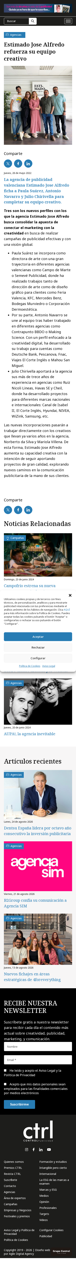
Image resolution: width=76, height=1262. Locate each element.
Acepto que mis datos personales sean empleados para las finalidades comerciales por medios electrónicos (36, 1088)
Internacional (47, 1174)
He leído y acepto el (32, 1072)
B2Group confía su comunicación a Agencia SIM (35, 903)
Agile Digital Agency (21, 1254)
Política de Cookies (29, 666)
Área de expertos (15, 1198)
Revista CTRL (12, 1174)
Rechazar (38, 647)
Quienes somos (14, 1162)
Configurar (38, 658)
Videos (43, 1220)
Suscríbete (10, 1180)
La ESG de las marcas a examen (54, 1181)
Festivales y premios (17, 1216)
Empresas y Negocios (17, 1210)
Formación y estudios (53, 1162)
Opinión (44, 1202)
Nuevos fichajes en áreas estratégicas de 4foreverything (32, 976)
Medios (44, 1196)
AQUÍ (67, 609)
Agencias (9, 1192)
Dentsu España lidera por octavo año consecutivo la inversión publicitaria (37, 830)
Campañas (10, 1204)
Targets (44, 1214)
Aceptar (38, 637)
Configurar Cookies (51, 1230)
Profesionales (48, 1208)
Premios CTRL (13, 1168)
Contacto (10, 1186)
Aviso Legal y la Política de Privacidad (32, 1072)
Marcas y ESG (48, 1189)
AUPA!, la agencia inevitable (29, 733)
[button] (70, 595)
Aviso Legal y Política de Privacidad (19, 1232)
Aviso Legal (48, 666)
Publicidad (45, 1236)
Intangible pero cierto (53, 1168)
